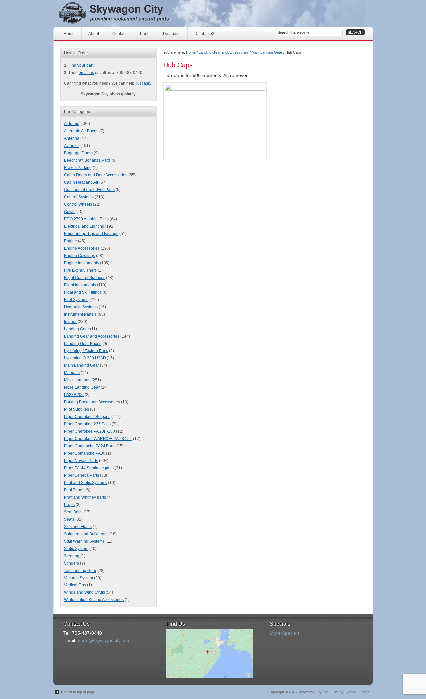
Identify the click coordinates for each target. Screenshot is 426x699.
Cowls (69, 211)
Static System (76, 548)
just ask (143, 83)
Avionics (71, 145)
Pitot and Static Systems (85, 482)
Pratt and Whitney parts (85, 497)
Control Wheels (78, 204)
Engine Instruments (81, 263)
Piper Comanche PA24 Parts (89, 446)
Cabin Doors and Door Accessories (95, 175)
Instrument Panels (80, 314)
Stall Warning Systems (84, 541)
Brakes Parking (78, 167)
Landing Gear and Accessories (224, 52)
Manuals (72, 372)
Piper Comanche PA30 (84, 453)
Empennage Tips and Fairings (91, 233)
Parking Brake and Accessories (92, 402)
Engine (70, 241)
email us (86, 72)
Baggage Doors (78, 153)
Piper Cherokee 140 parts (87, 416)
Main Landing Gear (267, 52)
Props (69, 504)
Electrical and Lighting (84, 226)
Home (69, 33)
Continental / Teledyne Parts (89, 189)
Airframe (71, 123)
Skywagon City (125, 13)
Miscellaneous (77, 380)
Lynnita (350, 692)
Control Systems (79, 197)
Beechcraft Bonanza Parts (87, 160)
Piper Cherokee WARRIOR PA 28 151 (98, 438)
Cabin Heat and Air (81, 182)
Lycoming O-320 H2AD (85, 358)
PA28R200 (74, 394)
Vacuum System (78, 578)
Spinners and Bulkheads (86, 534)
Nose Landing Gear (82, 387)
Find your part (80, 65)
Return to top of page (78, 692)
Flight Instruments (80, 285)
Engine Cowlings (79, 255)
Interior (70, 321)
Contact (119, 33)
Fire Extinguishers (80, 270)
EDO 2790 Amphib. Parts (86, 219)
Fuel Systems (76, 299)
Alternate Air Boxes (81, 131)
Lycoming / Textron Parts (86, 351)
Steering (71, 556)
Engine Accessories (82, 248)
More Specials (285, 633)
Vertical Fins (75, 585)
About (93, 33)
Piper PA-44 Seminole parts (89, 468)
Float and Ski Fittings (83, 292)
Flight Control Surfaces (84, 277)
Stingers (71, 563)
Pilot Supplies (76, 409)
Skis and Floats (78, 526)
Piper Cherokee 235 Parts (87, 424)
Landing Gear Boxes (82, 343)
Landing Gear (76, 329)
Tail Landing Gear (80, 570)
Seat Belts (73, 512)
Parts (144, 33)
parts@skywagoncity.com (104, 640)
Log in (364, 692)
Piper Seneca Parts (81, 475)
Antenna (71, 138)
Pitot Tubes (74, 490)
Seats (69, 519)
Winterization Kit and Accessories (94, 599)
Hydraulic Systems (81, 307)
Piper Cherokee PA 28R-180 (89, 431)
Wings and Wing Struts (84, 592)
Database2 (204, 33)
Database (172, 33)
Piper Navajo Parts (81, 460)
